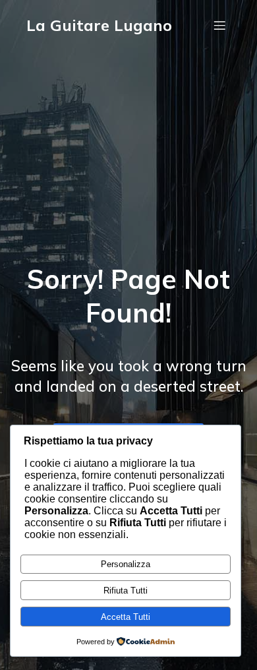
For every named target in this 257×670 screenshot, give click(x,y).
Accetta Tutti (125, 617)
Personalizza (125, 564)
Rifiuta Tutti (125, 590)
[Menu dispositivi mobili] (219, 25)
